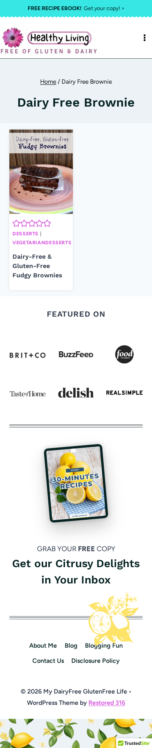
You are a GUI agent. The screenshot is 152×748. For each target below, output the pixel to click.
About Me (43, 645)
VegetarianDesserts (41, 242)
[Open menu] (144, 38)
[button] (16, 223)
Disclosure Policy (95, 660)
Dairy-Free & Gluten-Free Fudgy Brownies (37, 266)
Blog (71, 645)
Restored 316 (106, 702)
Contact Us (48, 660)
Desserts (25, 233)
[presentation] (41, 172)
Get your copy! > (76, 8)
